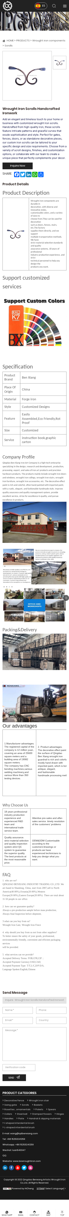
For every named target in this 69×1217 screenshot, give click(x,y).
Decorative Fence (14, 1100)
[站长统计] (7, 1188)
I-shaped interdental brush (19, 1123)
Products (23, 41)
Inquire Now (17, 166)
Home (10, 41)
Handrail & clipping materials (45, 1118)
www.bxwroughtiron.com (27, 1161)
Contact (34, 1215)
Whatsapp (7, 1215)
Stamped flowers (42, 1114)
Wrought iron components (48, 41)
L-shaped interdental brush (19, 1127)
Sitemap (41, 1188)
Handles (8, 1118)
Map (48, 1215)
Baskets (38, 1105)
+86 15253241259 (16, 1139)
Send (11, 1078)
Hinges (60, 1114)
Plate (21, 1118)
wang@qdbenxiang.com (24, 1133)
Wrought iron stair (39, 1100)
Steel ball (22, 1114)
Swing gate (10, 1105)
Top (62, 1215)
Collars (8, 1114)
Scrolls (9, 46)
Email (20, 1215)
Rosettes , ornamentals (17, 1109)
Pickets (39, 1109)
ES (43, 6)
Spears (52, 1109)
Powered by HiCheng (23, 1188)
